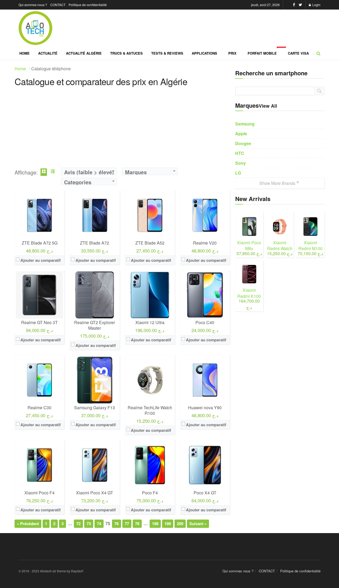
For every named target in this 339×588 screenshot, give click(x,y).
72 (78, 523)
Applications (204, 53)
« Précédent (28, 523)
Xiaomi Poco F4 (39, 493)
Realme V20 (205, 243)
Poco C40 (204, 322)
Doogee (243, 143)
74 (99, 523)
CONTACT (57, 4)
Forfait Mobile (266, 51)
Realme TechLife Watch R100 (150, 410)
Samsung (245, 124)
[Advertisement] (122, 130)
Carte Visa (298, 53)
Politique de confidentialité (88, 4)
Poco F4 (150, 493)
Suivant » (198, 523)
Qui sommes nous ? (33, 4)
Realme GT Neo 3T (39, 322)
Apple (241, 133)
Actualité (47, 53)
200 (180, 523)
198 (155, 523)
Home (24, 53)
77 (127, 523)
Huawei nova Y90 (205, 407)
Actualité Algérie (84, 53)
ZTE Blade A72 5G (39, 243)
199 (167, 523)
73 (89, 523)
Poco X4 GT (205, 493)
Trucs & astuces (126, 53)
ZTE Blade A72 (94, 243)
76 (116, 523)
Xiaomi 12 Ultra (149, 322)
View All (268, 105)
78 (137, 523)
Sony (240, 163)
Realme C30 (39, 407)
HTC (239, 153)
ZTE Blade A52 (149, 243)
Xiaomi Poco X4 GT (94, 493)
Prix (232, 53)
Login (315, 4)
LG (238, 173)
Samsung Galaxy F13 (94, 407)
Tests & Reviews (167, 53)
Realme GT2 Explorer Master (94, 325)
